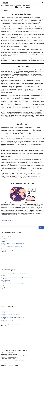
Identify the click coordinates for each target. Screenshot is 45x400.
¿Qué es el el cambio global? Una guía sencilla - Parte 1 (12, 246)
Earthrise (3, 358)
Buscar (41, 227)
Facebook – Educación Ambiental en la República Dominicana (14, 350)
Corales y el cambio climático (7, 287)
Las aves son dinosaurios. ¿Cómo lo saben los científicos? (13, 283)
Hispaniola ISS (4, 357)
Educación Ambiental (9, 5)
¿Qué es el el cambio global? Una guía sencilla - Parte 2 (12, 243)
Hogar (2, 5)
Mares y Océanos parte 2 (7, 220)
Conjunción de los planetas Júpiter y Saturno (10, 314)
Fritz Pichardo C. (23, 355)
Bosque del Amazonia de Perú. (7, 360)
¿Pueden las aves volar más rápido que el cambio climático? (13, 273)
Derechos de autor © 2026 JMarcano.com (9, 365)
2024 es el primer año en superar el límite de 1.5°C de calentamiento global (16, 250)
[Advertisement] (7, 260)
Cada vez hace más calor (6, 236)
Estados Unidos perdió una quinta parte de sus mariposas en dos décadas (16, 277)
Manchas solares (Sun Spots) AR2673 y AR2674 (11, 324)
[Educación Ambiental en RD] (4, 2)
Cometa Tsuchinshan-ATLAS (7, 320)
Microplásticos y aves (5, 280)
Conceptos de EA (18, 5)
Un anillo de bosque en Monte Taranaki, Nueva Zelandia (12, 317)
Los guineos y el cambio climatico (8, 240)
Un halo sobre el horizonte (6, 310)
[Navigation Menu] (42, 2)
